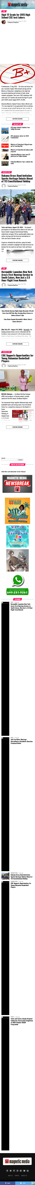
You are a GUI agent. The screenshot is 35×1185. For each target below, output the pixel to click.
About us (10, 1175)
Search (3, 458)
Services (17, 1175)
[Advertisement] (17, 43)
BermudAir (27, 329)
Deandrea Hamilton (13, 186)
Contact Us (24, 1175)
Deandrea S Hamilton (13, 22)
